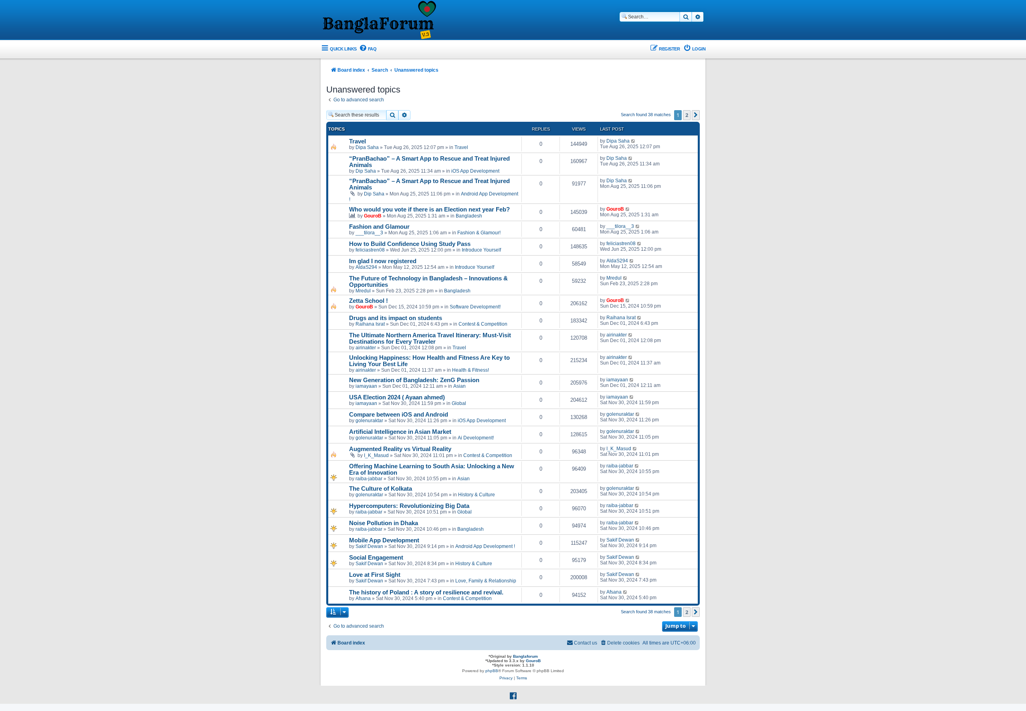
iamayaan (366, 386)
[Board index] (379, 20)
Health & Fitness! (470, 370)
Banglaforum (525, 656)
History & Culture (476, 494)
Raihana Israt (370, 324)
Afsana (363, 598)
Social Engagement (376, 557)
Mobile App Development (384, 540)
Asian (459, 386)
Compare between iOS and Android (398, 414)
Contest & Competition (482, 324)
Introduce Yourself (481, 250)
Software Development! (475, 307)
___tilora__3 (369, 233)
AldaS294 (366, 267)
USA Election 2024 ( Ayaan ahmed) (397, 397)
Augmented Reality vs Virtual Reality (400, 449)
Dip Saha (365, 171)
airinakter (365, 347)
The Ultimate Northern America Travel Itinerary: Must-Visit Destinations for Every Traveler (430, 338)
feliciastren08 (370, 250)
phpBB (491, 671)
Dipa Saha (367, 147)
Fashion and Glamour (379, 227)
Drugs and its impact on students (395, 318)
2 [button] (686, 115)
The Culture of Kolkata (380, 488)
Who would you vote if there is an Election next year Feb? (429, 209)
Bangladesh (469, 216)
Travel (357, 141)
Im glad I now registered (382, 261)
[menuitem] (368, 49)
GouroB (373, 216)
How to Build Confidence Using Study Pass (410, 244)
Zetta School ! (368, 301)
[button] (696, 115)
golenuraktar (369, 420)
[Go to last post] (633, 141)
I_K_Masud (376, 455)
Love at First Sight (374, 575)
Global (459, 403)
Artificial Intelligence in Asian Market (400, 432)
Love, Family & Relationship (485, 581)
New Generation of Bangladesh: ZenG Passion (414, 380)
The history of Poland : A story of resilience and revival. (426, 592)
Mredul (363, 291)
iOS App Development (475, 171)
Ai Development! (476, 438)
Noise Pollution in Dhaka (383, 523)
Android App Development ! (485, 546)
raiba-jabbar (368, 478)
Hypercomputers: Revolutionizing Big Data (409, 506)
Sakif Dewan (369, 546)
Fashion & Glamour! (479, 233)
